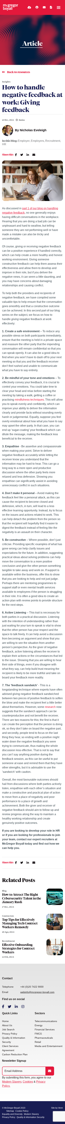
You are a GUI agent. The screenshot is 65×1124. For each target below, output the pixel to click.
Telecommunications (46, 1021)
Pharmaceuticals (44, 1037)
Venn (60, 1108)
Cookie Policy (21, 1111)
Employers (37, 141)
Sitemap (10, 1111)
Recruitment (52, 141)
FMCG (38, 1033)
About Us (7, 1025)
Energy (38, 1025)
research (50, 706)
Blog (4, 890)
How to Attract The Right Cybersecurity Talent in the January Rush (21, 898)
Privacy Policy (9, 1033)
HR (4, 144)
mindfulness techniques (29, 399)
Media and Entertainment (48, 1046)
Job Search (8, 1029)
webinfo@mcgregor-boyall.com (37, 992)
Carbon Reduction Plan (15, 1054)
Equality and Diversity (12, 1114)
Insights (6, 81)
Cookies (28, 1081)
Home (5, 1021)
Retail (38, 1042)
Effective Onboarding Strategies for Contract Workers (18, 948)
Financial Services (45, 1029)
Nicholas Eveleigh (33, 130)
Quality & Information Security (30, 1117)
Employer (24, 141)
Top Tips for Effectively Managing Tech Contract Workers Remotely (20, 923)
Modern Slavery (11, 1081)
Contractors (8, 916)
